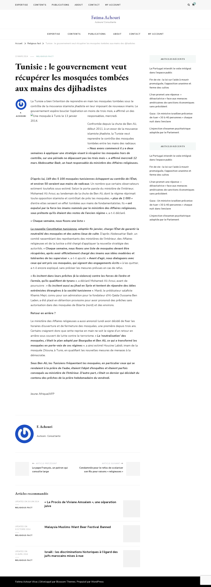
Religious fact (45, 56)
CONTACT (94, 5)
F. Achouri (21, 114)
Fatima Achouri (105, 17)
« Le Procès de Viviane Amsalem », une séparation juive (80, 504)
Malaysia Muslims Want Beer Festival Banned (77, 527)
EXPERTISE (21, 5)
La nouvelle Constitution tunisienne (54, 229)
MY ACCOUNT (113, 5)
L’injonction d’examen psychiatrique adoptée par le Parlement (170, 130)
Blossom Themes (66, 581)
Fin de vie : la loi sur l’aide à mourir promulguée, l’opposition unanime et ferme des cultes (170, 83)
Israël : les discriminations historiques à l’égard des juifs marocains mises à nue (81, 554)
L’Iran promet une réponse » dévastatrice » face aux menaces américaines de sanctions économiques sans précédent (172, 100)
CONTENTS (39, 5)
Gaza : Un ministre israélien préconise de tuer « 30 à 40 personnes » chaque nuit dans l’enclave (171, 117)
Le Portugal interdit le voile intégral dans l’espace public (170, 70)
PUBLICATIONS (60, 5)
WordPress (97, 581)
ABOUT (79, 5)
